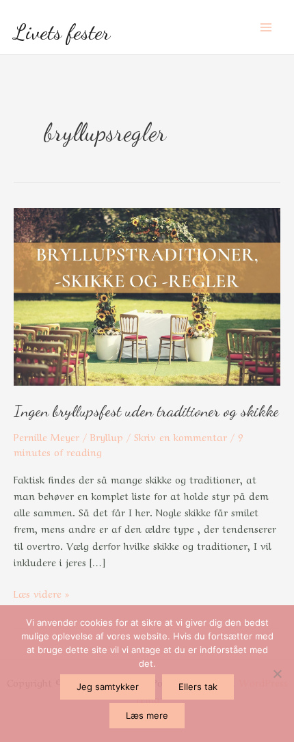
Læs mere (147, 715)
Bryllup (106, 436)
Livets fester (62, 32)
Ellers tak (197, 686)
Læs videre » (41, 592)
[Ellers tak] (277, 673)
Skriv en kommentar (180, 436)
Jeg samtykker (108, 686)
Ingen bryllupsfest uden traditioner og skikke (146, 411)
